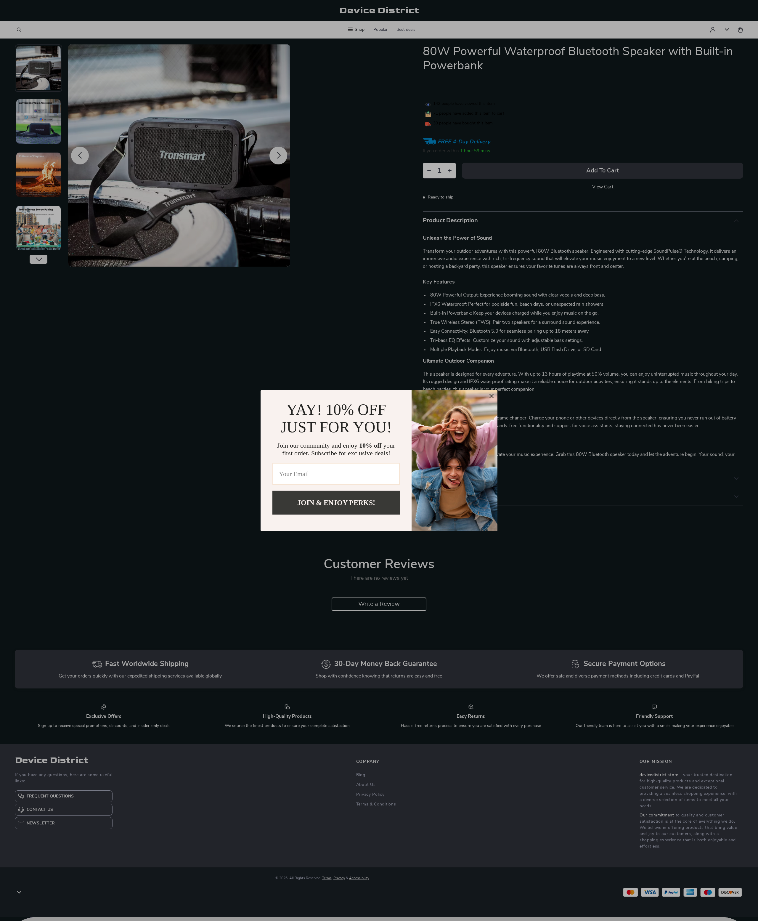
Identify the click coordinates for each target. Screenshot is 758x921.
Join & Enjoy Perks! (336, 502)
